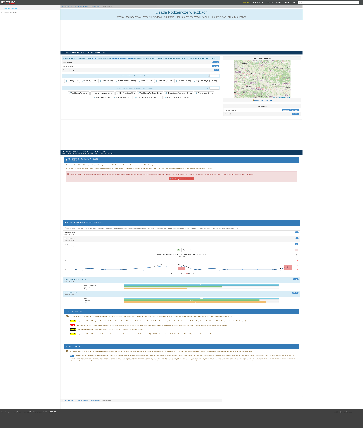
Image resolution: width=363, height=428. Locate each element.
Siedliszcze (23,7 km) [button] (164, 81)
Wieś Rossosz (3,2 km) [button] (205, 93)
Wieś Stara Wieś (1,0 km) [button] (79, 93)
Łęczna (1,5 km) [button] (73, 81)
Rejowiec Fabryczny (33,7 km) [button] (206, 81)
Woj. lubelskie (72, 6)
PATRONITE (52, 412)
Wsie (294, 2)
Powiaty (270, 2)
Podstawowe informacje (10, 8)
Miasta (286, 2)
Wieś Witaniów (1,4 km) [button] (127, 93)
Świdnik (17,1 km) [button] (90, 81)
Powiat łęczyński (83, 6)
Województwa (258, 2)
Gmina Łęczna (94, 6)
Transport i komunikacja (10, 12)
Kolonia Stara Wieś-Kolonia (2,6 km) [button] (179, 93)
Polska (64, 6)
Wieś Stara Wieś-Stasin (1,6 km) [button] (151, 93)
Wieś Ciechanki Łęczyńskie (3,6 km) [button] (149, 97)
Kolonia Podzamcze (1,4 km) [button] (103, 93)
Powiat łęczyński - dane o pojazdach (182, 179)
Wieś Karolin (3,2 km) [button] (102, 97)
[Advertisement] (333, 38)
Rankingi (246, 2)
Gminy (278, 2)
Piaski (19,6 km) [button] (107, 81)
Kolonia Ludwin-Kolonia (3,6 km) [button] (178, 97)
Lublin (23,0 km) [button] (146, 81)
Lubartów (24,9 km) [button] (184, 81)
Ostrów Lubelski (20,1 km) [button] (127, 81)
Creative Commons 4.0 (24, 412)
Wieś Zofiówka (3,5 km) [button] (123, 97)
